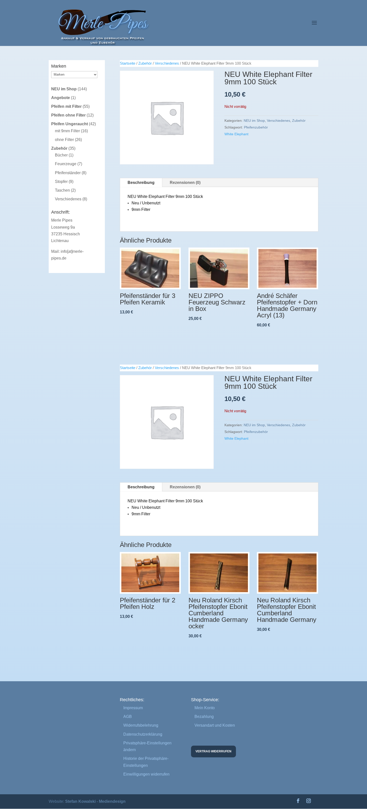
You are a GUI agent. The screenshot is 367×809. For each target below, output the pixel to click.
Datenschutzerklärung (142, 734)
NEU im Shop (254, 121)
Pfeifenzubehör (256, 127)
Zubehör (145, 63)
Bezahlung (204, 716)
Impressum (133, 708)
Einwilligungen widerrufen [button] (146, 774)
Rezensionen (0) (185, 182)
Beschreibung (141, 182)
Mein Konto (204, 708)
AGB (127, 716)
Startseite (127, 63)
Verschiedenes (167, 63)
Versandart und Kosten (214, 725)
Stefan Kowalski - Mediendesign (95, 801)
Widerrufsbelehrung (140, 725)
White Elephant (236, 134)
